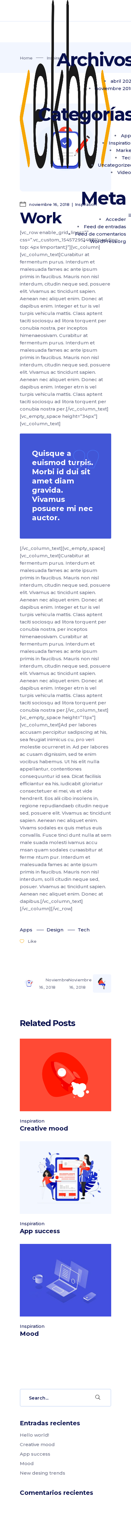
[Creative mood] (65, 1075)
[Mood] (65, 1280)
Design (55, 929)
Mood (29, 1333)
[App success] (65, 1177)
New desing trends (42, 1473)
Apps (26, 929)
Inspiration (32, 1121)
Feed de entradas (105, 226)
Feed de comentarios (100, 234)
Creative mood (44, 1128)
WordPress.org (108, 241)
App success (40, 1231)
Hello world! (34, 1435)
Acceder (116, 219)
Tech (84, 929)
